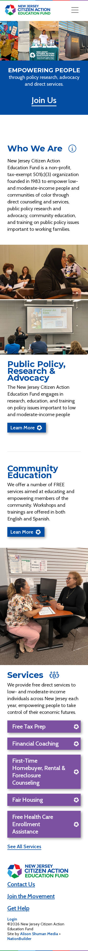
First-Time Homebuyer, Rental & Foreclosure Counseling (38, 771)
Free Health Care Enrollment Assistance (32, 824)
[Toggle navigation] (75, 10)
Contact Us (21, 884)
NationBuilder (19, 938)
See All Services (24, 846)
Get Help (18, 908)
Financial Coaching (35, 743)
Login (12, 919)
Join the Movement (31, 896)
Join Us (44, 100)
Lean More (21, 532)
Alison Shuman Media (39, 933)
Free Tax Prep (28, 726)
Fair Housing (27, 799)
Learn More (22, 428)
